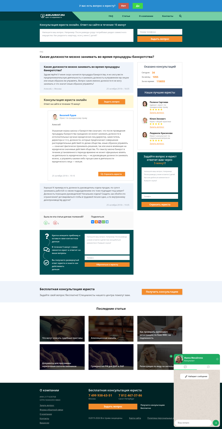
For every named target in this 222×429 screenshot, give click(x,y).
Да (137, 5)
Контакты (167, 16)
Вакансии (44, 422)
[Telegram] (107, 221)
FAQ (111, 16)
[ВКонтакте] (92, 221)
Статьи (126, 16)
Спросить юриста (113, 174)
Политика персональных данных (163, 418)
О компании (146, 16)
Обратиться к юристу (107, 264)
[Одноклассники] (96, 221)
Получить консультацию (162, 291)
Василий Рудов (68, 115)
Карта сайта (135, 418)
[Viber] (99, 221)
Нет (123, 5)
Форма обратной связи (51, 409)
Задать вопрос (160, 39)
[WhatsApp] (103, 221)
